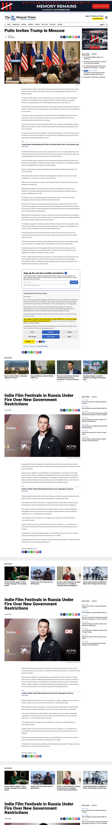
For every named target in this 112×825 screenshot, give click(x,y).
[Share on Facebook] (61, 37)
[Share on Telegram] (67, 37)
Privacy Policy (36, 285)
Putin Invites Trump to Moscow (34, 30)
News (8, 24)
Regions (23, 24)
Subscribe (74, 282)
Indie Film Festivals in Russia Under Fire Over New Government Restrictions (39, 399)
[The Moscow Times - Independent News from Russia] (20, 18)
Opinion (37, 24)
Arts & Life (44, 24)
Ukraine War (16, 24)
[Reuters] (6, 37)
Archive (60, 24)
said (65, 524)
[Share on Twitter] (64, 37)
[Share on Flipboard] (76, 37)
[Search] (107, 24)
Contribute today (97, 18)
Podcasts (53, 24)
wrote (30, 514)
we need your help (28, 316)
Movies (34, 548)
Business (30, 24)
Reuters (11, 36)
